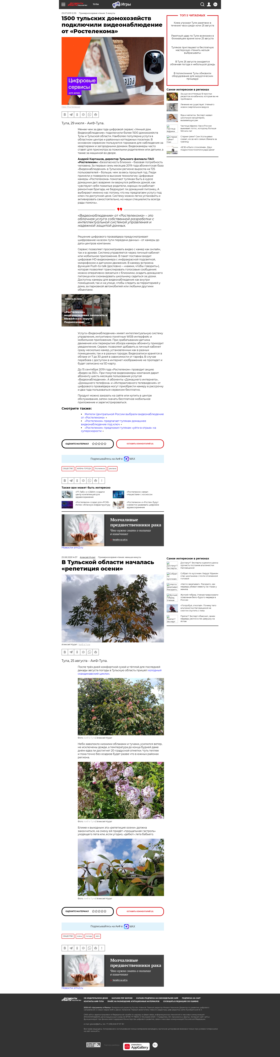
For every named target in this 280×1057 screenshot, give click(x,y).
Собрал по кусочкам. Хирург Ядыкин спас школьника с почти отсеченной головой (199, 576)
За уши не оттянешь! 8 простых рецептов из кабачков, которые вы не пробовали (199, 96)
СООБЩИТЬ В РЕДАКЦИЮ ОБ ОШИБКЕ (180, 1001)
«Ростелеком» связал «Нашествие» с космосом (139, 493)
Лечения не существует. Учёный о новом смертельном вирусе (197, 105)
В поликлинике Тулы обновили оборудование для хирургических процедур (192, 76)
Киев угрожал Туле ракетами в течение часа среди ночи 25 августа (192, 24)
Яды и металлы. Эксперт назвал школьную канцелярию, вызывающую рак (196, 118)
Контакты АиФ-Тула (94, 1001)
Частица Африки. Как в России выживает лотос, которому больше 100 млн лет (198, 128)
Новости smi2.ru (72, 547)
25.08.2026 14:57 (69, 557)
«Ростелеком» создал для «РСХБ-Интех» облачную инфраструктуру (93, 503)
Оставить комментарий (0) (140, 444)
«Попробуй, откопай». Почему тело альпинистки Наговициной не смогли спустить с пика (198, 608)
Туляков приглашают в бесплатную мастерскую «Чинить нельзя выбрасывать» (192, 50)
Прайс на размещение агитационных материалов (133, 1001)
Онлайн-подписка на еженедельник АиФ (157, 998)
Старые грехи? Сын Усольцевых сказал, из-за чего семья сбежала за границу (199, 139)
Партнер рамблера (111, 1045)
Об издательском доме (96, 998)
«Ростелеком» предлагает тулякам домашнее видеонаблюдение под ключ (113, 422)
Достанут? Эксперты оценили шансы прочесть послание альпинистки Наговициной (199, 565)
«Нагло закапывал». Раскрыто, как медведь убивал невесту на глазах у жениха (199, 586)
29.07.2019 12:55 (69, 13)
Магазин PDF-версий (122, 998)
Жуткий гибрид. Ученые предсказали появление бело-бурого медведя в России (199, 597)
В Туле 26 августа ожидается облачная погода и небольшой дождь (192, 63)
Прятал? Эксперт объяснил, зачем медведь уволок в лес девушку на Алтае (198, 619)
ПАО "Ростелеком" (71, 107)
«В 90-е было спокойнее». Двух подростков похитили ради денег (198, 148)
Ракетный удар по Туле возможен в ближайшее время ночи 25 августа (192, 37)
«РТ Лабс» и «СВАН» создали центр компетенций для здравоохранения (90, 494)
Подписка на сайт (191, 998)
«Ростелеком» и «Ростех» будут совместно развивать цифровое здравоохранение (143, 505)
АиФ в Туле (84, 644)
